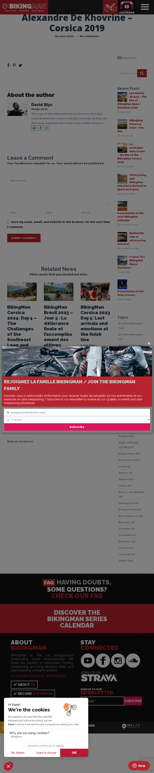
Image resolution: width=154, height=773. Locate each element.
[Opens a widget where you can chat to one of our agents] (139, 766)
